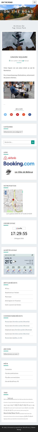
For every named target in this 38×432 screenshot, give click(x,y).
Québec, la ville (17, 338)
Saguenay (6, 418)
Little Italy (18, 410)
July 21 (26, 408)
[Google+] (11, 114)
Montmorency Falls (24, 410)
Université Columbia (21, 418)
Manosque (8, 297)
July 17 (13, 408)
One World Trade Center (24, 413)
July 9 (21, 405)
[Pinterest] (17, 114)
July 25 (11, 410)
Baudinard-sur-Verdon (12, 292)
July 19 (19, 408)
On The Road (7, 2)
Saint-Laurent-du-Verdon (13, 305)
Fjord (19, 402)
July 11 (30, 405)
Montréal (7, 413)
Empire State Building (13, 402)
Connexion (8, 369)
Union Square (19, 57)
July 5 (5, 405)
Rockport (30, 416)
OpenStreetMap (12, 206)
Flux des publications (11, 373)
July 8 (16, 405)
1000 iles (5, 399)
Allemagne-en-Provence (13, 301)
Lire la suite (19, 109)
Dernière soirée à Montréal (21, 322)
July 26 (14, 410)
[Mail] (23, 114)
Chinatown (6, 402)
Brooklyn (31, 399)
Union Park (14, 418)
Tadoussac (10, 418)
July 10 (25, 405)
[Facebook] (29, 114)
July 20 (23, 408)
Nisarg (19, 429)
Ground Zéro (27, 402)
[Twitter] (5, 114)
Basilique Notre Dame (24, 399)
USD (27, 418)
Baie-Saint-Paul (16, 399)
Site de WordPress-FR (12, 381)
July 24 (7, 410)
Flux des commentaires (12, 377)
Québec (26, 416)
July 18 (16, 408)
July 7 (12, 405)
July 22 (30, 408)
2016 (10, 398)
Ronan (26, 60)
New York (15, 413)
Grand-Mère (22, 402)
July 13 (7, 408)
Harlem (32, 402)
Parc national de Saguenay (18, 416)
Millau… (7, 288)
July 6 (8, 405)
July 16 (10, 408)
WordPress (26, 427)
